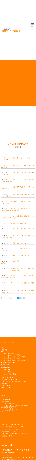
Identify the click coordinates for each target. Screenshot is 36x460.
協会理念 (4, 349)
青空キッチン (5, 401)
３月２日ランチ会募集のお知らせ (21, 256)
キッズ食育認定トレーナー (10, 371)
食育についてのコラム (8, 411)
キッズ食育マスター (8, 369)
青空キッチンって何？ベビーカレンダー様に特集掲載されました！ (18, 210)
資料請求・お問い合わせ (9, 379)
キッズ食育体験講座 (8, 353)
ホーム (3, 347)
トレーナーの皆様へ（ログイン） (12, 409)
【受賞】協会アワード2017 (19, 243)
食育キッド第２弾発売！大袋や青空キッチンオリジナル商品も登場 (18, 269)
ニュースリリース (7, 387)
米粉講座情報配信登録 (8, 407)
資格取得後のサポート (9, 362)
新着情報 (4, 383)
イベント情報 (5, 399)
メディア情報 (5, 385)
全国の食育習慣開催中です (19, 223)
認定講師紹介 (5, 367)
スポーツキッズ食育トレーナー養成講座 (14, 360)
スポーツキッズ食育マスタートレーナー (14, 373)
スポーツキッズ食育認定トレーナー (13, 375)
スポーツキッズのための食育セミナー (13, 358)
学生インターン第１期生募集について (13, 381)
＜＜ (3, 298)
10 (22, 298)
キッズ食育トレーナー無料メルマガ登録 (14, 405)
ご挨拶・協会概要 (7, 378)
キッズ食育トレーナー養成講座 (11, 355)
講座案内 (4, 351)
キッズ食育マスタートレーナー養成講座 (14, 357)
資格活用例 (6, 364)
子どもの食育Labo (7, 403)
